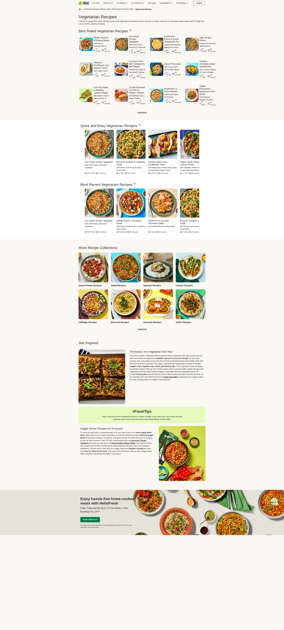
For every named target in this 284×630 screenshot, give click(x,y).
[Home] (80, 9)
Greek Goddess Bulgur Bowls (123, 443)
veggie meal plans (170, 377)
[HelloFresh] (84, 3)
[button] (130, 30)
